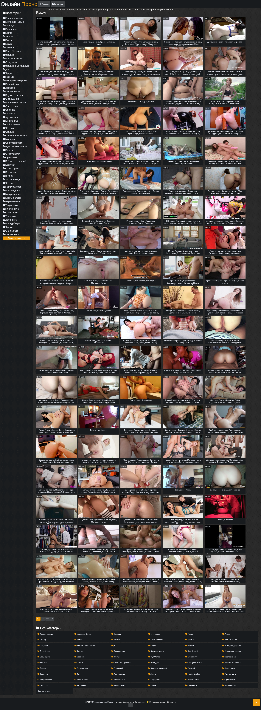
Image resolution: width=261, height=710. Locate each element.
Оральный (11, 157)
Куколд (9, 40)
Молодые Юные (14, 21)
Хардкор (10, 87)
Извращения (12, 91)
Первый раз (12, 84)
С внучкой (11, 62)
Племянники (12, 208)
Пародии (10, 25)
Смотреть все (16, 238)
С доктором (11, 168)
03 (47, 619)
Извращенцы (12, 234)
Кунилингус (11, 120)
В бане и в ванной (15, 161)
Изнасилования (14, 18)
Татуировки (11, 205)
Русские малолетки (16, 146)
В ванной (10, 172)
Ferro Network (13, 51)
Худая (8, 73)
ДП (7, 69)
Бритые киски (13, 197)
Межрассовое (13, 194)
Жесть (9, 183)
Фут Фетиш (11, 117)
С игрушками (12, 153)
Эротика (10, 109)
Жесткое (10, 128)
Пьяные (9, 76)
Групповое (11, 29)
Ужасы (9, 36)
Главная (45, 4)
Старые (9, 131)
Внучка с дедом (14, 95)
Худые (9, 227)
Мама (8, 43)
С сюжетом (11, 230)
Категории (58, 4)
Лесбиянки (11, 219)
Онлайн (19, 4)
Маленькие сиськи (15, 102)
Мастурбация (12, 223)
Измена (9, 47)
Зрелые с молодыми (17, 65)
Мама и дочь (12, 190)
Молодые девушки (16, 80)
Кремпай (10, 164)
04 (52, 619)
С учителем (11, 212)
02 (43, 619)
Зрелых (9, 54)
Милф (8, 32)
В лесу (9, 175)
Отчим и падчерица (16, 135)
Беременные (12, 201)
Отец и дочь (12, 106)
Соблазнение (12, 124)
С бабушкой (12, 98)
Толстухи (10, 216)
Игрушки (10, 113)
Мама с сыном (13, 58)
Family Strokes (13, 186)
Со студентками (14, 142)
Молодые (10, 139)
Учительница (12, 179)
